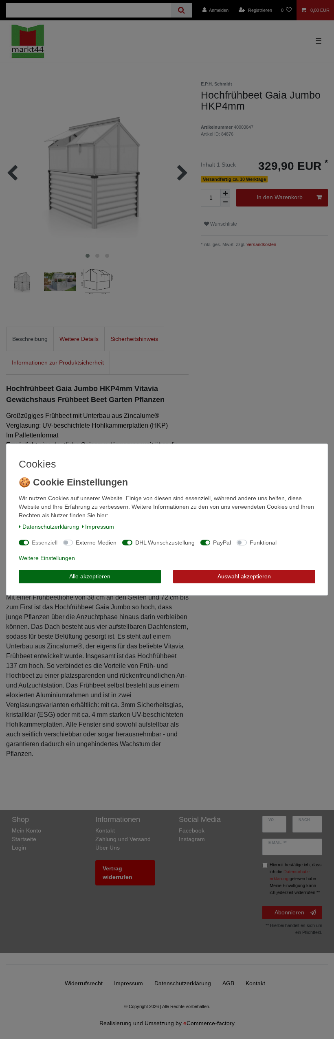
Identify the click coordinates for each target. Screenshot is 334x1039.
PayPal (222, 542)
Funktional (263, 542)
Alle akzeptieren (89, 576)
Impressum (99, 526)
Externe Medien (96, 542)
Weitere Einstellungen (47, 558)
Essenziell (44, 542)
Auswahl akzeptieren (244, 576)
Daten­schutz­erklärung (50, 526)
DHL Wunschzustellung (165, 542)
